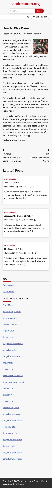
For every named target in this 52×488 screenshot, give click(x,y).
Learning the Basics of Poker (18, 215)
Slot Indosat (8, 291)
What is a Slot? (11, 182)
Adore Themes (18, 484)
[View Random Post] (28, 17)
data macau (8, 362)
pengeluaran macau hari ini (13, 344)
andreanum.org (26, 3)
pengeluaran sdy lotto (12, 459)
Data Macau (8, 285)
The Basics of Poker (14, 249)
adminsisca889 (34, 33)
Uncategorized (18, 140)
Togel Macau (8, 305)
